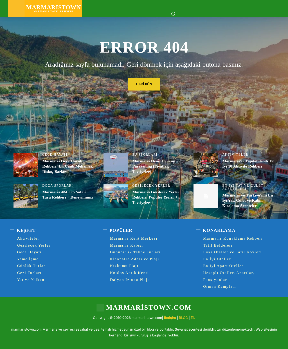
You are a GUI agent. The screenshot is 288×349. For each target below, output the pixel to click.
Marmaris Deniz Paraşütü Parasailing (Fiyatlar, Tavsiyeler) (155, 166)
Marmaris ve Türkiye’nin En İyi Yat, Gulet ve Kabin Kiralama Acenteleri (247, 200)
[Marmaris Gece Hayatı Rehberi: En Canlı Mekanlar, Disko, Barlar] (26, 165)
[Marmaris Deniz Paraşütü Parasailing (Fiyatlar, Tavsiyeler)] (116, 165)
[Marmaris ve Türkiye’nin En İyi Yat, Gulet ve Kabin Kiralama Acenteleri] (206, 196)
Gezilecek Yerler (151, 185)
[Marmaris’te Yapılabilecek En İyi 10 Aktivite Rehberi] (206, 165)
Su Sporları (145, 154)
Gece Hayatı (55, 154)
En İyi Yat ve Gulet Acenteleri (242, 187)
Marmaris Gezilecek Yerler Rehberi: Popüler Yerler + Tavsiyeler (155, 197)
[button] (173, 13)
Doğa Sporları (57, 185)
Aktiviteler (235, 154)
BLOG (183, 318)
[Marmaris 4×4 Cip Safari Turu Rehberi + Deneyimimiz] (26, 196)
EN (193, 318)
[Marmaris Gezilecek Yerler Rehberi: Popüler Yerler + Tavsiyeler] (116, 196)
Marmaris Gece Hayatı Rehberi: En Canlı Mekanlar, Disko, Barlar (67, 166)
